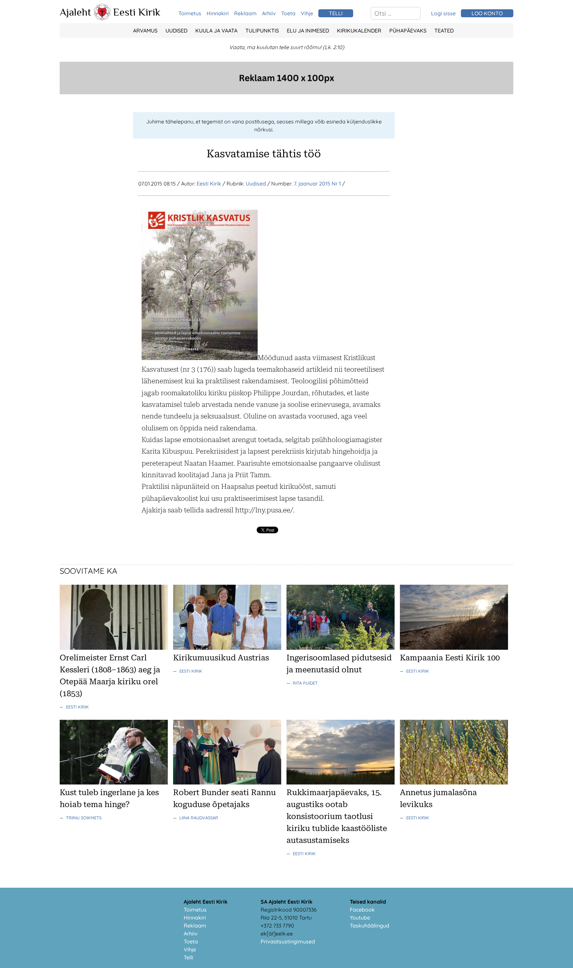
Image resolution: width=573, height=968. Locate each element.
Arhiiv (269, 13)
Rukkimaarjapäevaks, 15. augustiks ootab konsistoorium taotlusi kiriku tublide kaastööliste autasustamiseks (336, 816)
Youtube (360, 917)
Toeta (288, 13)
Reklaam (245, 13)
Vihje (307, 13)
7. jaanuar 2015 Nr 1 (317, 183)
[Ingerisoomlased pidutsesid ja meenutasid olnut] (340, 647)
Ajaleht (75, 12)
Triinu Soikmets (83, 817)
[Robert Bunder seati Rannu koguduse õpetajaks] (227, 782)
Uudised (176, 30)
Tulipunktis (262, 30)
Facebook (362, 909)
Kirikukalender (359, 30)
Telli (188, 957)
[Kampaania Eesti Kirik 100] (454, 647)
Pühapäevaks (407, 30)
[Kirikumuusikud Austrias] (227, 647)
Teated (444, 30)
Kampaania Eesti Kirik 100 (450, 657)
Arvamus (145, 30)
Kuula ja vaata (216, 30)
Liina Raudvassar (198, 817)
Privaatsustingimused (288, 941)
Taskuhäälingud (369, 925)
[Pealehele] (102, 18)
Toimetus (189, 13)
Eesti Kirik (136, 12)
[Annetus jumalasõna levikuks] (454, 782)
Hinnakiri (218, 13)
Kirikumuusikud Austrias (221, 657)
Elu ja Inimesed (308, 30)
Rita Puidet (305, 683)
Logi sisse (443, 13)
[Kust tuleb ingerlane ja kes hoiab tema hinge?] (114, 782)
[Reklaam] (286, 92)
